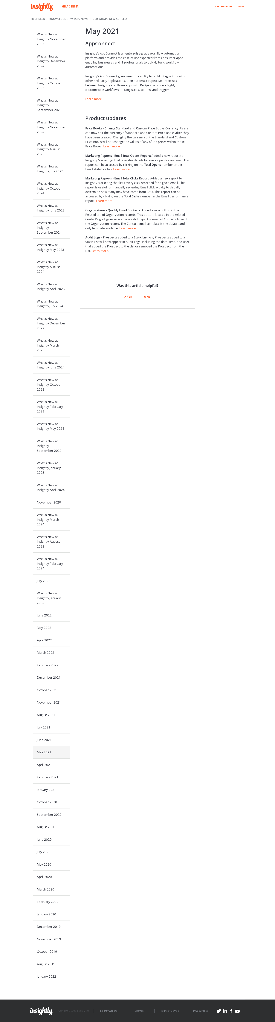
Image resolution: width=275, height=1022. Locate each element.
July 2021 (43, 727)
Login (241, 6)
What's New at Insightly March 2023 (48, 345)
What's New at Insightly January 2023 (49, 468)
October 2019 (47, 951)
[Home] (42, 7)
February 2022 (47, 665)
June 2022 (44, 615)
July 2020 (43, 852)
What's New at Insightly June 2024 (51, 365)
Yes (129, 296)
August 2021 (46, 715)
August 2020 (46, 827)
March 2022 (45, 652)
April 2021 (44, 765)
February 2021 (47, 777)
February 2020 (47, 901)
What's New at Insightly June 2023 (51, 208)
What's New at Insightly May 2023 (50, 247)
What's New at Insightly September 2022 (49, 446)
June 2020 (44, 839)
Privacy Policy (200, 1011)
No (148, 296)
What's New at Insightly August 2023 (48, 149)
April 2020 (44, 877)
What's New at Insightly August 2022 (48, 541)
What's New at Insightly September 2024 (49, 228)
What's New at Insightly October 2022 (49, 384)
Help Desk (38, 19)
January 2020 (46, 914)
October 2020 (47, 802)
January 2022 (46, 976)
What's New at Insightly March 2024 (48, 519)
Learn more (93, 99)
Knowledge (57, 19)
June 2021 (44, 740)
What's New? (79, 19)
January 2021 (46, 789)
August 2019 (46, 964)
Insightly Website (108, 1011)
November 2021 (49, 702)
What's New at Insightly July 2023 (50, 168)
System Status (223, 6)
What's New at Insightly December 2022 (51, 323)
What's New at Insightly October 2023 (49, 83)
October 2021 (47, 690)
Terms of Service (170, 1011)
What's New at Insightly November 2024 (51, 127)
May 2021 (44, 752)
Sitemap (139, 1011)
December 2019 (49, 926)
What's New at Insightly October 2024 (49, 188)
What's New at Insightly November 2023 (51, 39)
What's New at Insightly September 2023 (49, 105)
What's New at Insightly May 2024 (50, 426)
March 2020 (45, 889)
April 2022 (44, 640)
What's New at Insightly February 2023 (50, 406)
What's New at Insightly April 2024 (51, 487)
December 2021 (49, 677)
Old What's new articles (110, 19)
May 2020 (44, 864)
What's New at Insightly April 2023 (51, 286)
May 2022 (44, 627)
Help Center (70, 6)
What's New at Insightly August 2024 (48, 267)
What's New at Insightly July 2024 (50, 303)
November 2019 (49, 939)
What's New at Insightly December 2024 (51, 61)
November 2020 (49, 502)
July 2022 (43, 581)
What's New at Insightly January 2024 (49, 598)
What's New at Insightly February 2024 (50, 563)
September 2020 (49, 814)
